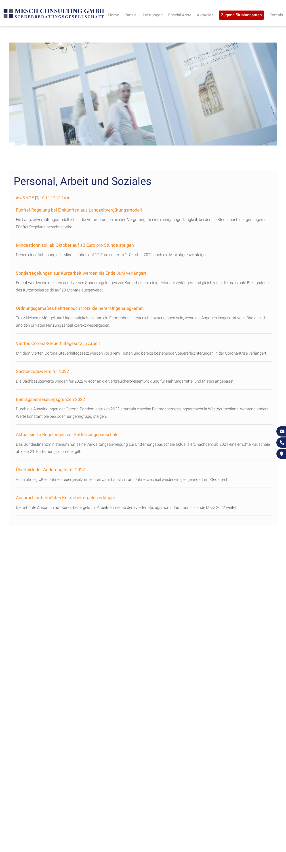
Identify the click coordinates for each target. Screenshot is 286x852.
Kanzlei (130, 15)
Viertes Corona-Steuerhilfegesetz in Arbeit (58, 343)
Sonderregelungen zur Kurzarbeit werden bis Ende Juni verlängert (81, 273)
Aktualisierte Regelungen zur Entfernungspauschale (67, 434)
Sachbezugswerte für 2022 (42, 371)
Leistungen (153, 15)
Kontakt (276, 15)
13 (58, 197)
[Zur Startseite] (54, 17)
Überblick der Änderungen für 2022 (50, 469)
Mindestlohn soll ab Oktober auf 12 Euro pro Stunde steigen (75, 245)
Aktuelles (205, 15)
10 (42, 197)
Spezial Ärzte (179, 15)
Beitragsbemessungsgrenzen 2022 (50, 399)
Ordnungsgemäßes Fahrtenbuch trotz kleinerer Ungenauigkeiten (80, 308)
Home (113, 15)
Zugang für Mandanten (241, 15)
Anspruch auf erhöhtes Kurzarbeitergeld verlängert (66, 497)
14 (63, 197)
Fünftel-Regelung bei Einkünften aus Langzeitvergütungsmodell (79, 210)
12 (53, 197)
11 (47, 197)
